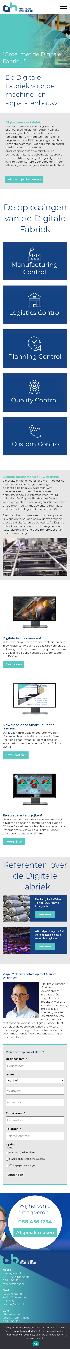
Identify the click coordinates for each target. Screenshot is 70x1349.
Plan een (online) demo (24, 179)
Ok (36, 1343)
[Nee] (65, 1336)
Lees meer (45, 914)
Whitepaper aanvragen (22, 1165)
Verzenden (15, 1174)
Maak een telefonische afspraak (27, 1158)
